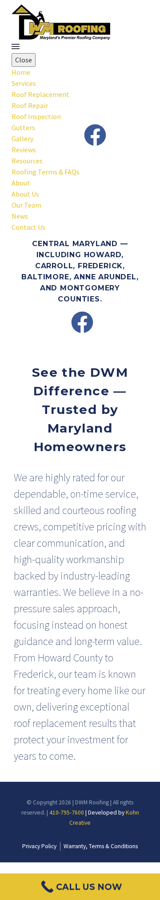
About (21, 182)
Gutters (23, 127)
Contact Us (28, 227)
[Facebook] (95, 135)
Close (23, 59)
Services (24, 83)
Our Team (26, 205)
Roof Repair (30, 105)
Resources (27, 160)
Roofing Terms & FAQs (46, 171)
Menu (16, 46)
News (20, 216)
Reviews (24, 149)
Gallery (22, 138)
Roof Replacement (40, 94)
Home (21, 72)
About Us (25, 193)
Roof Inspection (36, 116)
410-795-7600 (66, 812)
